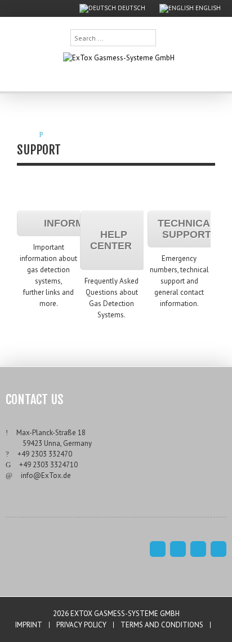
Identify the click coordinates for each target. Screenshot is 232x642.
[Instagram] (178, 549)
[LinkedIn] (218, 549)
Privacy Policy (81, 625)
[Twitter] (198, 549)
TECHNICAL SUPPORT (187, 229)
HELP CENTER (112, 240)
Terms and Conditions (162, 625)
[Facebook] (158, 549)
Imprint (28, 625)
